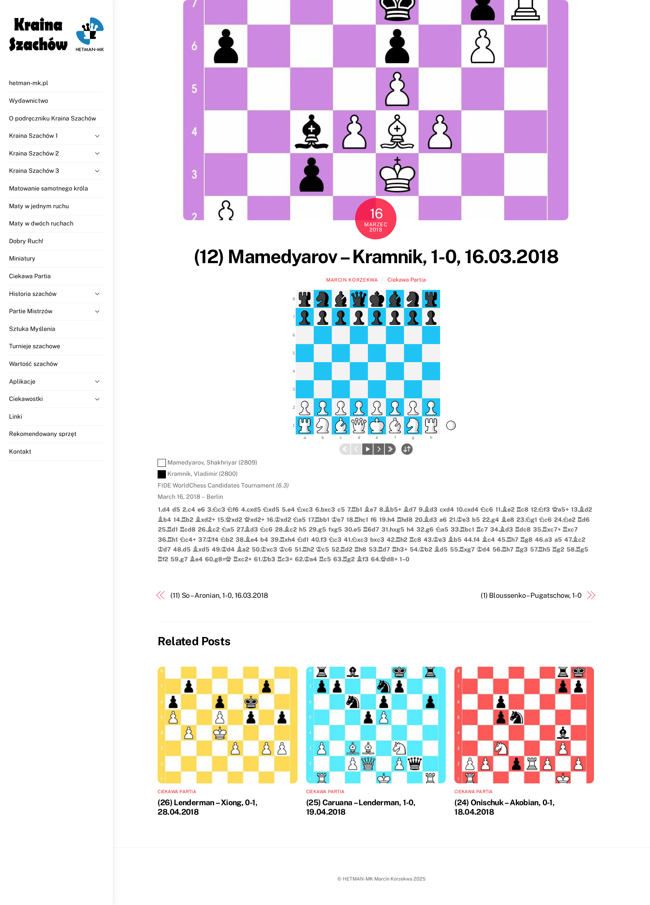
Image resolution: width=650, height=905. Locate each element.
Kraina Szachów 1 (33, 135)
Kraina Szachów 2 (34, 153)
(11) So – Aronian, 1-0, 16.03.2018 (219, 595)
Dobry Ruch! (26, 241)
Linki (15, 416)
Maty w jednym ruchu (39, 206)
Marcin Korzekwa (352, 280)
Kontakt (20, 451)
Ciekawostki (26, 398)
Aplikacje (22, 381)
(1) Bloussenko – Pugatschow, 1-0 (531, 595)
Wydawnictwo (28, 100)
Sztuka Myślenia (32, 328)
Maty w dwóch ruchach (41, 223)
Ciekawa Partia (30, 276)
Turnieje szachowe (34, 346)
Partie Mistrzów (30, 311)
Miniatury (22, 258)
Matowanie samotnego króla (48, 188)
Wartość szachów (33, 363)
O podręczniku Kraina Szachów (52, 118)
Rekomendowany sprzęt (42, 433)
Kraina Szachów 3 (34, 170)
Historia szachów (32, 293)
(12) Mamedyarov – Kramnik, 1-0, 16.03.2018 (376, 256)
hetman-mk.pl (28, 83)
